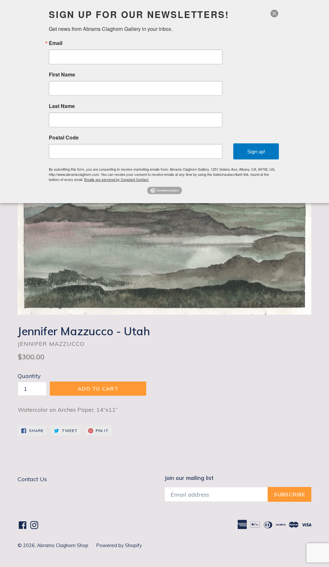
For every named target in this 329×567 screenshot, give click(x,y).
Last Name (62, 106)
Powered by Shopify (119, 545)
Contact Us (32, 479)
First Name (62, 74)
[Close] (274, 13)
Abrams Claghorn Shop (63, 545)
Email (55, 43)
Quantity (29, 376)
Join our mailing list (188, 478)
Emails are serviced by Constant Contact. (116, 179)
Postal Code (64, 137)
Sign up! (256, 151)
